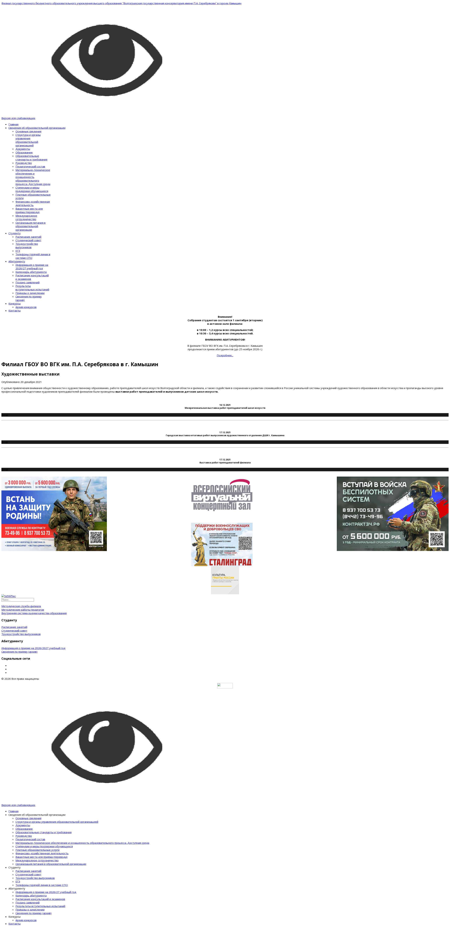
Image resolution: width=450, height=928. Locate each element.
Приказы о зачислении (29, 293)
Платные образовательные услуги (37, 850)
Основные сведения (28, 131)
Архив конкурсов (26, 307)
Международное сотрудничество (26, 217)
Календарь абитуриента (31, 272)
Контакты (14, 310)
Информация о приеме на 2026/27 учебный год (31, 266)
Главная (13, 124)
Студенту (14, 233)
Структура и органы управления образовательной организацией (28, 140)
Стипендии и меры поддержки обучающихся (31, 189)
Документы (22, 149)
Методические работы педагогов (22, 609)
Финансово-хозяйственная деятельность (32, 203)
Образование (24, 152)
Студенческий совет (28, 240)
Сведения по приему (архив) (19, 651)
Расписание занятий (28, 236)
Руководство (23, 163)
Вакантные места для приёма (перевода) (29, 210)
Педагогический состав (30, 166)
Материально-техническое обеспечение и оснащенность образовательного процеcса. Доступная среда (32, 177)
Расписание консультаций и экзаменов (40, 899)
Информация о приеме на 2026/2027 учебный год (33, 648)
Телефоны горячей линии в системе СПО (41, 885)
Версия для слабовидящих (18, 118)
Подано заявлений (27, 282)
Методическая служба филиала (21, 606)
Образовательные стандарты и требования (31, 157)
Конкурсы (14, 303)
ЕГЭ (17, 251)
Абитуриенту (16, 261)
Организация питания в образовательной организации (30, 226)
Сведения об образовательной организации (36, 128)
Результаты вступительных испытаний (32, 287)
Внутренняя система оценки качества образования (34, 613)
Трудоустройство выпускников (26, 245)
